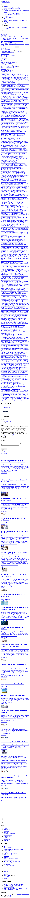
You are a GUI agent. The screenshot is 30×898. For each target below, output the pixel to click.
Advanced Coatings (20, 163)
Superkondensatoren (6, 156)
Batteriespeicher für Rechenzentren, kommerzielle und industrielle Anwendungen (13, 140)
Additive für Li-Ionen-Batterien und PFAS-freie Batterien (14, 95)
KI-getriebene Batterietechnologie (17, 135)
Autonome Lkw (14, 288)
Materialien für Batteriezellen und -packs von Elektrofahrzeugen (14, 116)
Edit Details (15, 20)
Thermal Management (6, 70)
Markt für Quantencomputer (7, 282)
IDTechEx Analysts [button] (22, 38)
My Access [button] (6, 41)
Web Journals (20, 10)
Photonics (3, 60)
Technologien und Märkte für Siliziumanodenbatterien (14, 153)
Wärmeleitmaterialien (15, 127)
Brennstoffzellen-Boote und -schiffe (9, 180)
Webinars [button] (3, 37)
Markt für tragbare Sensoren (20, 349)
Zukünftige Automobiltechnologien (17, 182)
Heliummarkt (12, 108)
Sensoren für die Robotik (7, 349)
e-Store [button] (17, 41)
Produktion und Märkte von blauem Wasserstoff (14, 208)
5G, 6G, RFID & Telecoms (7, 50)
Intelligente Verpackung (22, 92)
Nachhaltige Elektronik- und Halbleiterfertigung (12, 326)
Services (3, 75)
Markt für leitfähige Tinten (12, 272)
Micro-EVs (15, 187)
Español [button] (27, 44)
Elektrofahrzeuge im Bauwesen (18, 176)
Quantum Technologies (6, 63)
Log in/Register (7, 23)
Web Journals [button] (17, 37)
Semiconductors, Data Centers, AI (9, 66)
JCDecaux (10, 407)
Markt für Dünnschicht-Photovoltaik (9, 214)
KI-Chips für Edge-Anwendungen (14, 304)
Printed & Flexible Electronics (8, 62)
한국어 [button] (16, 44)
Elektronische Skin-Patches (18, 240)
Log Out (24, 20)
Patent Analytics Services (19, 79)
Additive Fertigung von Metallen (14, 85)
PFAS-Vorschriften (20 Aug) (11, 889)
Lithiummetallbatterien (14, 148)
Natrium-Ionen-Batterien (7, 154)
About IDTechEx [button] (5, 38)
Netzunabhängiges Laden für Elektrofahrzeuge (14, 188)
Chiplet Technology (13, 308)
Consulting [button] (3, 35)
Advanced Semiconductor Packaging (15, 261)
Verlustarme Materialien (23, 89)
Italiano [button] (2, 45)
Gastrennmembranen (6, 216)
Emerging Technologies (9, 833)
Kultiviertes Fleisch (13, 232)
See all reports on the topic (20, 86)
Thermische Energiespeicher (15, 157)
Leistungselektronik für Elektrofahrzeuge (17, 191)
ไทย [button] (19, 44)
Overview (6, 871)
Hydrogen (3, 59)
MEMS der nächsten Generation (19, 315)
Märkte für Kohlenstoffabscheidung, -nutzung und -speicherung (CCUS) (13, 211)
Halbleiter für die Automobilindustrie (10, 195)
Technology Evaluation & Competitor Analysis (16, 77)
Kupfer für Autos (13, 101)
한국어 (19, 27)
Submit (17, 47)
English (5, 27)
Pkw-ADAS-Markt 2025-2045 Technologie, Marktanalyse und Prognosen (14, 189)
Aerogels (7, 97)
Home (2, 407)
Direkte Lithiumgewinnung (7, 104)
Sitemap (6, 874)
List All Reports (4, 73)
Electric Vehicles (5, 54)
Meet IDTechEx (12, 14)
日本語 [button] (6, 44)
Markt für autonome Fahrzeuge (11, 165)
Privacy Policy (7, 875)
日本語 (9, 27)
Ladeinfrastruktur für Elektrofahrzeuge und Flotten (11, 170)
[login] (10, 896)
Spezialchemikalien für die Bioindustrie (10, 207)
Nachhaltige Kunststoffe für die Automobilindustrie (13, 373)
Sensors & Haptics (8, 862)
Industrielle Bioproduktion (22, 108)
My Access (9, 20)
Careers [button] (8, 39)
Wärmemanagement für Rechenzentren (10, 330)
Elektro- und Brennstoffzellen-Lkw (9, 173)
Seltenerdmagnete (13, 124)
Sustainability (4, 69)
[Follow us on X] (16, 811)
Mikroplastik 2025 (12, 363)
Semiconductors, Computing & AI (12, 861)
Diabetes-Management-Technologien (17, 237)
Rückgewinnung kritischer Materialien (19, 103)
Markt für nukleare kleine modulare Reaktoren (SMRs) (14, 223)
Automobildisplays (5, 262)
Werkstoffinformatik (24, 120)
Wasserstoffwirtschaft (6, 218)
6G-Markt (22, 88)
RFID (14, 92)
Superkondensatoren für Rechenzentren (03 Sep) (15, 888)
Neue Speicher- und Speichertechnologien (14, 310)
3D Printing (3, 48)
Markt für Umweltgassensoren (20, 340)
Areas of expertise (10, 74)
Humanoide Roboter (23, 291)
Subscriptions (11, 8)
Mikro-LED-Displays (21, 265)
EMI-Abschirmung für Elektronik (9, 105)
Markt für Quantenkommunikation (20, 281)
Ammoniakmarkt (20, 206)
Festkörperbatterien (17, 154)
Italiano (10, 29)
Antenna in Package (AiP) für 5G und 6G (15, 88)
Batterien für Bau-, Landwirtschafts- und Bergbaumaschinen (14, 166)
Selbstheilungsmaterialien (7, 126)
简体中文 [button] (11, 44)
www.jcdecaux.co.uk (6, 421)
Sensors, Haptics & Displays (7, 67)
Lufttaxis (20, 164)
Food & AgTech (5, 56)
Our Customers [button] (13, 38)
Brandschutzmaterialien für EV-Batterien (11, 179)
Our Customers (16, 13)
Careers (18, 14)
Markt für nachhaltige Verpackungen (10, 372)
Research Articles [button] (9, 37)
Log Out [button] (21, 41)
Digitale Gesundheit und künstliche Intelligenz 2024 (13, 239)
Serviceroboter (8, 300)
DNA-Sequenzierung (6, 240)
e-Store (20, 20)
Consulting (17, 8)
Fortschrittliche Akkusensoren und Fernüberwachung (13, 133)
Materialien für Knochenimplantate (9, 242)
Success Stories (19, 74)
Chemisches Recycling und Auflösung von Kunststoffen (14, 99)
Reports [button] (2, 32)
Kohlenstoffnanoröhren (23, 97)
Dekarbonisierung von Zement (19, 213)
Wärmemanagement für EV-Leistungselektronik (12, 331)
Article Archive (7, 836)
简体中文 (14, 27)
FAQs (5, 878)
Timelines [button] (23, 37)
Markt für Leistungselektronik (8, 193)
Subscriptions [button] (4, 34)
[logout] (9, 895)
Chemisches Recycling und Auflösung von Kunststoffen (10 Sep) (14, 886)
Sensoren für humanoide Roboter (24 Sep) (14, 884)
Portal (5, 20)
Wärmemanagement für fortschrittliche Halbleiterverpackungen (12, 328)
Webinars (6, 10)
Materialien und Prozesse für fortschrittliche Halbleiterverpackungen (13, 113)
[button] (6, 6)
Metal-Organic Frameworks (7, 122)
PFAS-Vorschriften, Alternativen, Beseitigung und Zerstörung (14, 233)
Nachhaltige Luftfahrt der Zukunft (9, 258)
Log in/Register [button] (4, 42)
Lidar (19, 263)
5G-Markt (16, 88)
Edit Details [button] (12, 41)
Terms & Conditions (9, 876)
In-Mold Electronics (14, 274)
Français (25, 27)
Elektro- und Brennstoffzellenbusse (16, 172)
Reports (5, 8)
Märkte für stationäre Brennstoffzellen (19, 227)
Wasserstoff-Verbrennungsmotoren (20, 218)
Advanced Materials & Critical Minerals (10, 51)
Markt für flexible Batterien (11, 273)
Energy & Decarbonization (7, 55)
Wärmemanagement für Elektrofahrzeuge (11, 383)
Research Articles (13, 10)
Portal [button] (2, 41)
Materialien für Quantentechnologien (10, 120)
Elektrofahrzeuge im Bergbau (8, 178)
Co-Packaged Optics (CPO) (17, 262)
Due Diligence (9, 79)
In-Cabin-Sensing (5, 292)
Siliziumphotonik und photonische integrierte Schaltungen (15, 266)
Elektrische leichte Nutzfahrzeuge (13, 175)
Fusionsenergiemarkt (24, 214)
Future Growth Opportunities (12, 75)
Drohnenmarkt (4, 172)
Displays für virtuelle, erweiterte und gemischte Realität (14, 338)
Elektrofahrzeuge (19, 178)
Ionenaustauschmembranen (7, 109)
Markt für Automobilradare (18, 285)
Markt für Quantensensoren (21, 282)
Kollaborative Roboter (11, 289)
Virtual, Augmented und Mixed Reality (14, 398)
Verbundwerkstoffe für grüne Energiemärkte (11, 100)
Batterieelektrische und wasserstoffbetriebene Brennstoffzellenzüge (13, 245)
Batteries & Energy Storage (7, 52)
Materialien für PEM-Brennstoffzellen (20, 119)
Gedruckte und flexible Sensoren (20, 276)
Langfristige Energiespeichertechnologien (13, 148)
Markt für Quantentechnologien (8, 284)
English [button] (2, 44)
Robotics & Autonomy (6, 65)
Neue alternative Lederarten (21, 104)
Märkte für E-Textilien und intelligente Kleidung (14, 395)
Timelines (26, 10)
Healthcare (3, 58)
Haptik (2, 341)
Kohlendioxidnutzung (6, 213)
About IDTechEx (8, 13)
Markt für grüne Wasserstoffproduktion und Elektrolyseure (11, 216)
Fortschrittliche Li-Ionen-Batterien (9, 164)
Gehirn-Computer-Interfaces (17, 337)
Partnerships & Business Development (10, 78)
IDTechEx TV (7, 839)
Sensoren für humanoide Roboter (12, 299)
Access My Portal (11, 435)
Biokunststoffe (13, 97)
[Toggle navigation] (1, 4)
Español (6, 29)
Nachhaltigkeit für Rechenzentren (9, 228)
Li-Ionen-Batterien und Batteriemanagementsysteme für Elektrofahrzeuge (13, 144)
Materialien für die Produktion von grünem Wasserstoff (12, 117)
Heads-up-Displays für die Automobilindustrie (12, 183)
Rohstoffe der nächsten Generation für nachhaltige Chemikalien (13, 222)
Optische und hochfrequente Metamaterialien (12, 90)
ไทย (22, 27)
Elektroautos (4, 191)
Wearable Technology (6, 71)
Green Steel (24, 217)
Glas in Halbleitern (14, 311)
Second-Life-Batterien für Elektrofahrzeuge (16, 152)
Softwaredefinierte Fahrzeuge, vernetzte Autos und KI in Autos (14, 197)
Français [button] (22, 44)
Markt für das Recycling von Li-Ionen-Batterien (12, 111)
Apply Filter (3, 449)
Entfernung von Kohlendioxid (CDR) (14, 212)
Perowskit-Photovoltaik (6, 225)
